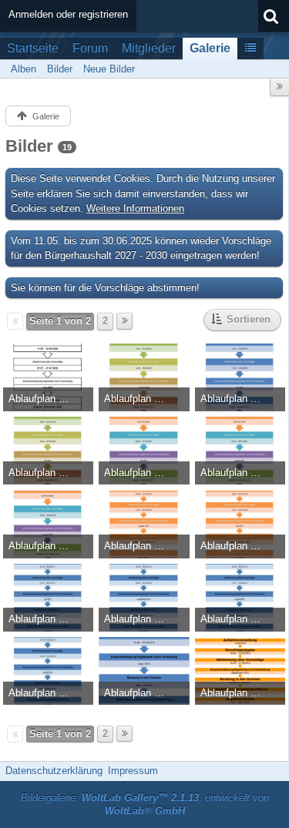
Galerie (210, 48)
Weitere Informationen (135, 208)
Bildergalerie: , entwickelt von (145, 804)
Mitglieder (149, 48)
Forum (90, 48)
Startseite (33, 48)
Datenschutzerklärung (53, 770)
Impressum (133, 770)
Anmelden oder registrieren (68, 14)
